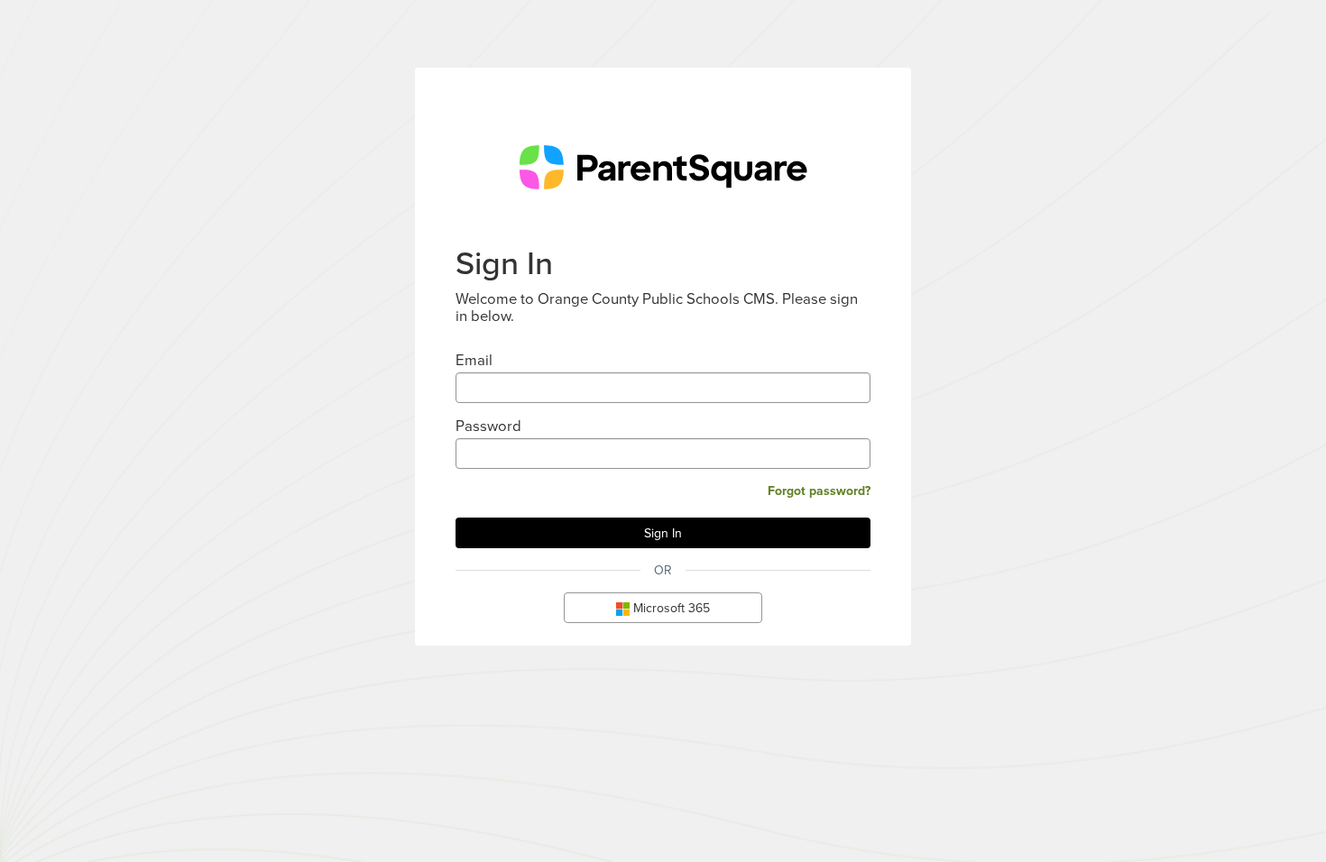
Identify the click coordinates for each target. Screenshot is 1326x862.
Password (488, 425)
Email (474, 359)
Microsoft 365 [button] (670, 608)
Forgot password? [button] (819, 490)
